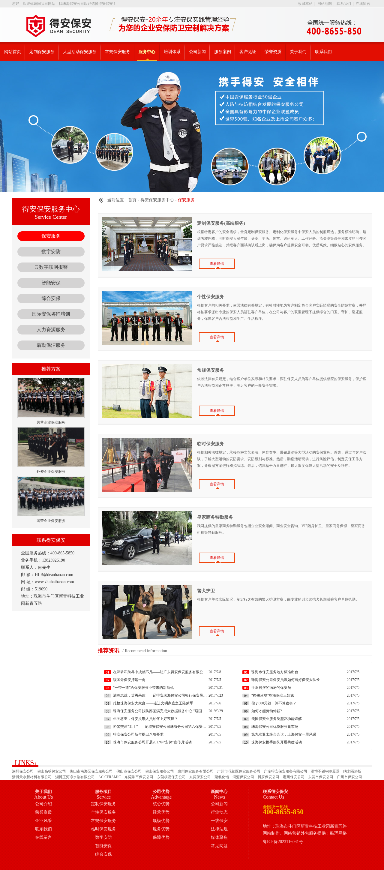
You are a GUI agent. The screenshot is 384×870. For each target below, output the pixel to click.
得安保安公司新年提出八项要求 (138, 734)
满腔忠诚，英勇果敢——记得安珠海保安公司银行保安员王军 (160, 695)
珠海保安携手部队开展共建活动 (276, 742)
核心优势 (161, 804)
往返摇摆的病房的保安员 (271, 688)
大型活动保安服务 (80, 52)
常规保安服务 (117, 52)
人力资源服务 (51, 329)
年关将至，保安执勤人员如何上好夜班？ (145, 719)
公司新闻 (197, 52)
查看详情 (217, 264)
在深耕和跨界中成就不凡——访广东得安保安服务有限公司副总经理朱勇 (160, 672)
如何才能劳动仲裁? (266, 711)
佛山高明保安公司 (51, 771)
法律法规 (219, 829)
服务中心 (147, 52)
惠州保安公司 (293, 777)
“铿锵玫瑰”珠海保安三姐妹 (272, 695)
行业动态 (219, 812)
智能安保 (51, 282)
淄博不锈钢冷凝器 (325, 771)
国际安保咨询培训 (51, 313)
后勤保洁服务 (51, 345)
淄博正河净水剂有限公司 (75, 777)
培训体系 (172, 52)
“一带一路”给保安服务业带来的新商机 (143, 688)
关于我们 (298, 52)
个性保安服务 (210, 296)
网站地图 (324, 4)
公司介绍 (43, 804)
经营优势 (161, 812)
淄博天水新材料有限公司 (32, 777)
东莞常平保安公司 (138, 777)
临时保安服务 (210, 443)
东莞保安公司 (200, 777)
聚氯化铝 (221, 777)
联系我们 (344, 4)
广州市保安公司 (349, 777)
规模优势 (161, 820)
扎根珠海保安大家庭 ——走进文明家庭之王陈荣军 (153, 703)
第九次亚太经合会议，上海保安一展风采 (283, 734)
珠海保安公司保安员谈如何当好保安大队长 (285, 680)
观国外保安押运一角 (129, 680)
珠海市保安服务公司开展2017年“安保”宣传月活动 (152, 742)
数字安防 (51, 251)
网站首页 (12, 52)
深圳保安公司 (23, 771)
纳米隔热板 (352, 771)
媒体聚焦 (219, 837)
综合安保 (51, 298)
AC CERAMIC (109, 777)
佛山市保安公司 (129, 771)
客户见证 (247, 52)
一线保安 (219, 820)
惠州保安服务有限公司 (196, 771)
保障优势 (161, 837)
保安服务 (51, 235)
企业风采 (43, 820)
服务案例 (222, 52)
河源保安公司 (243, 777)
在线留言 (363, 4)
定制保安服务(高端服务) (221, 223)
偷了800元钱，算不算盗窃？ (273, 703)
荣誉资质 (273, 52)
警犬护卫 (206, 590)
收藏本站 (305, 4)
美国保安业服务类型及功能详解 (276, 719)
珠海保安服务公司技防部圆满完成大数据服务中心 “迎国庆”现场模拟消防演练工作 (160, 711)
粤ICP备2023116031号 (283, 841)
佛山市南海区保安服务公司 (91, 771)
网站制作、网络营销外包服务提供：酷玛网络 (305, 833)
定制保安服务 (42, 52)
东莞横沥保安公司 (171, 777)
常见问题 (219, 846)
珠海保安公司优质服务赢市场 (274, 726)
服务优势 (161, 829)
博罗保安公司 (268, 777)
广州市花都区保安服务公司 (238, 771)
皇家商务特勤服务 (215, 517)
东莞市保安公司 (320, 777)
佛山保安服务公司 (159, 771)
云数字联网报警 (51, 267)
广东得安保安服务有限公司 (285, 771)
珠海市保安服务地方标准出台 (274, 672)
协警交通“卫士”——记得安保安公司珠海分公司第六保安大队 (160, 726)
